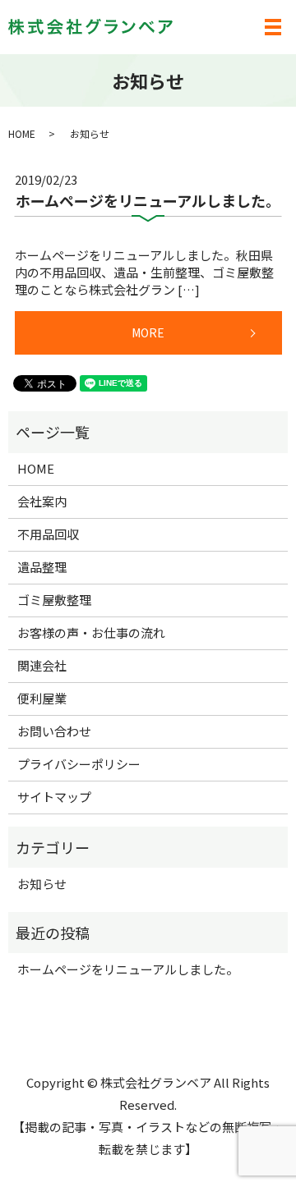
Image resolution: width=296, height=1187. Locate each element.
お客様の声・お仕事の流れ (91, 632)
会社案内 (42, 501)
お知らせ (42, 883)
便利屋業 (42, 698)
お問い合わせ (54, 731)
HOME (21, 133)
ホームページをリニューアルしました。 (148, 200)
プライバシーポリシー (79, 763)
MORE (148, 332)
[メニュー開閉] (273, 27)
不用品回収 (48, 534)
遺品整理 (42, 566)
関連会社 (42, 665)
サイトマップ (54, 796)
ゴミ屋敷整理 (54, 599)
